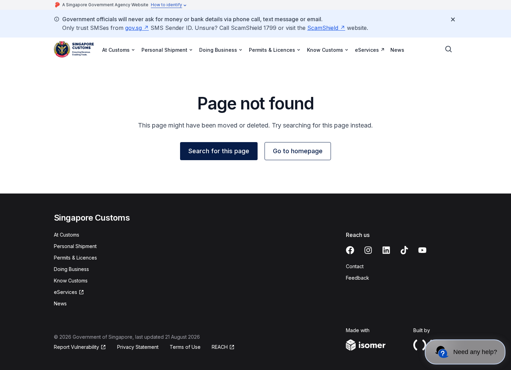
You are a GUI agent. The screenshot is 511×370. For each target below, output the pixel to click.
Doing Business (71, 269)
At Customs (66, 235)
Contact (355, 266)
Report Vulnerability (76, 347)
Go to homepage (298, 151)
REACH (220, 347)
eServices (367, 50)
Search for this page (218, 151)
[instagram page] (368, 250)
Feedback (357, 278)
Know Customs (71, 280)
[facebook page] (350, 250)
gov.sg (133, 27)
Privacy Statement (138, 347)
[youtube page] (422, 250)
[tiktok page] (404, 250)
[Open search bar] (448, 49)
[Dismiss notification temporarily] (453, 19)
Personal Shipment (75, 246)
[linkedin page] (386, 250)
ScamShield (322, 27)
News (397, 50)
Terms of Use (185, 347)
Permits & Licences (75, 258)
